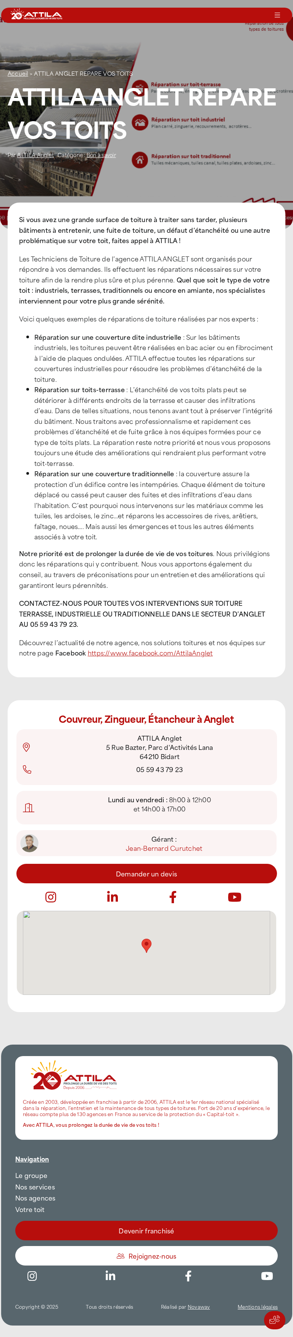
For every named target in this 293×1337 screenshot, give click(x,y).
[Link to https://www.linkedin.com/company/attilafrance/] (110, 1276)
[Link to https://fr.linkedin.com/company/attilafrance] (112, 897)
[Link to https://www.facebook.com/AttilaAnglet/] (173, 897)
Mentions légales (258, 1306)
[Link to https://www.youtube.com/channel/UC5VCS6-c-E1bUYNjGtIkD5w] (234, 897)
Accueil (18, 73)
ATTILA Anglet (35, 155)
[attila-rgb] (74, 1059)
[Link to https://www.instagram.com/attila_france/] (50, 897)
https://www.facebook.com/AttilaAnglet (150, 652)
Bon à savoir (101, 155)
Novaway (199, 1306)
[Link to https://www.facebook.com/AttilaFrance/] (188, 1276)
